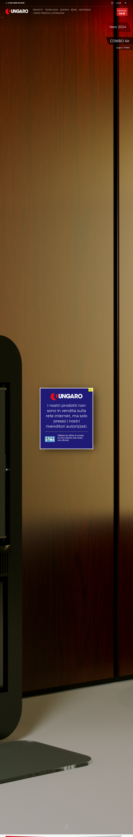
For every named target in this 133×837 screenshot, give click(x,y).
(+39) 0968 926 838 (16, 3)
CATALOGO (122, 12)
